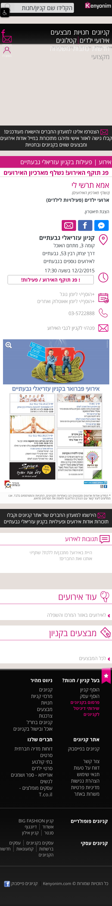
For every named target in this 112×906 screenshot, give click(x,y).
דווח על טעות (86, 767)
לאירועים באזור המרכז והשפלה (76, 615)
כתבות (81, 48)
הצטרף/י (7, 45)
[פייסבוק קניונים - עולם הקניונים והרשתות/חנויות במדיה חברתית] (2, 32)
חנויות (81, 32)
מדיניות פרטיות (85, 787)
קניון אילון (30, 833)
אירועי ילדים (95, 40)
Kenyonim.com (57, 883)
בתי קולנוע (42, 761)
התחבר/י (6, 56)
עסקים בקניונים (40, 843)
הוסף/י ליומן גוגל (76, 294)
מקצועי (100, 57)
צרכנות (45, 715)
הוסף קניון (89, 689)
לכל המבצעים (92, 658)
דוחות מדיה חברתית (33, 748)
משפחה (60, 48)
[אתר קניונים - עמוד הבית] (106, 683)
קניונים (101, 32)
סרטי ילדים (42, 768)
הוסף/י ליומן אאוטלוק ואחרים (64, 301)
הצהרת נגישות (85, 780)
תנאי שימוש (88, 774)
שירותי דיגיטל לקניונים (86, 711)
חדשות (101, 48)
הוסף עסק (89, 696)
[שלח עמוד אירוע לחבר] (69, 225)
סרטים (46, 755)
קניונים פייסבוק (24, 883)
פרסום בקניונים (84, 702)
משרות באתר (86, 794)
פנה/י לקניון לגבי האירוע (71, 328)
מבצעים (61, 32)
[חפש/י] (7, 7)
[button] (5, 12)
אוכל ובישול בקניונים (32, 728)
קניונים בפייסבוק (83, 748)
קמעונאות (24, 849)
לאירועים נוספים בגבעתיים (69, 261)
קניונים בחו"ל (39, 722)
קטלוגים (66, 40)
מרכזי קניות (41, 696)
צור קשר (91, 761)
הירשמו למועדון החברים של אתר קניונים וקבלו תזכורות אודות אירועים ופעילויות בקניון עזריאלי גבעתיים (56, 518)
